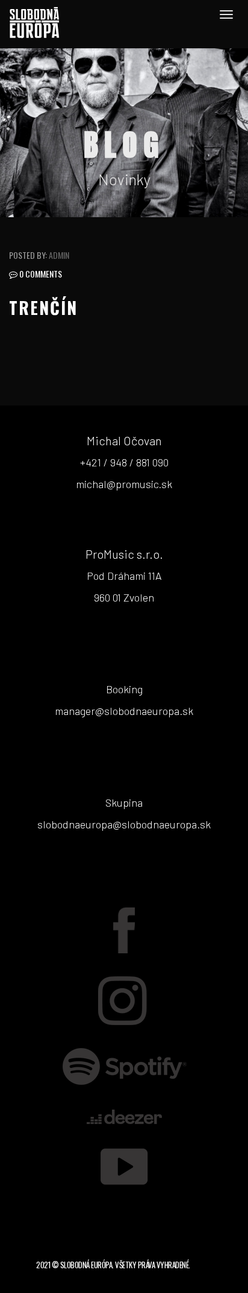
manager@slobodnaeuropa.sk (124, 710)
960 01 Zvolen (124, 597)
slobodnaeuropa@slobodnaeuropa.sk (124, 824)
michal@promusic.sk (124, 484)
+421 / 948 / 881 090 (124, 462)
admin (59, 255)
